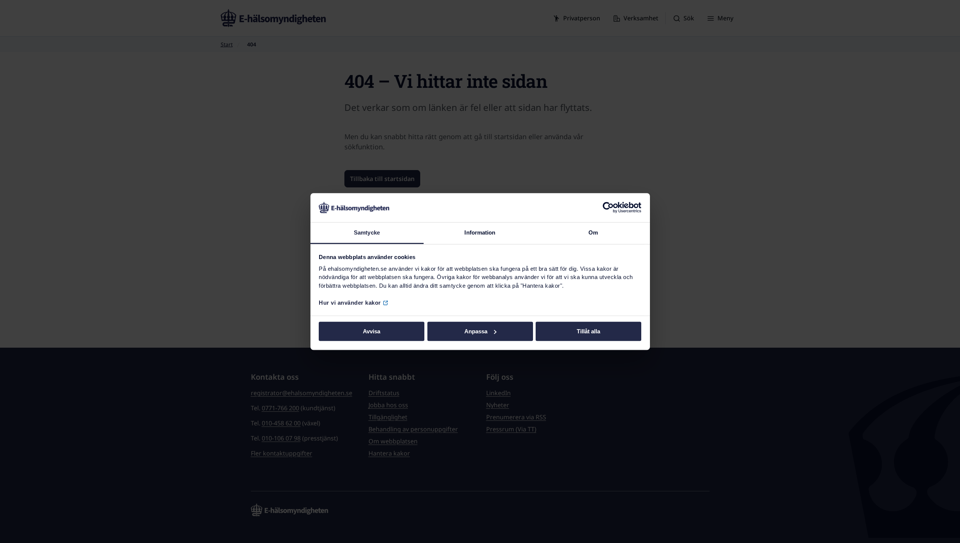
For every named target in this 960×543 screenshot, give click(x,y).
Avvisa (371, 331)
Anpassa (475, 331)
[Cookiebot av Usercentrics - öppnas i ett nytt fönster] (608, 207)
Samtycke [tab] (367, 232)
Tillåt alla (588, 331)
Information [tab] (479, 232)
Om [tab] (593, 232)
